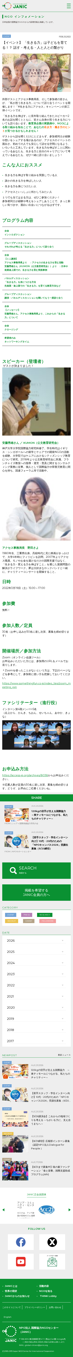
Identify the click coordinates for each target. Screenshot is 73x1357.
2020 (11, 1007)
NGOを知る (45, 1290)
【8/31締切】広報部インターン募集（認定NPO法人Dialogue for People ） (50, 1144)
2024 (11, 963)
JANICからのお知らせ (17, 1295)
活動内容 (44, 1285)
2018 (10, 1030)
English (7, 1317)
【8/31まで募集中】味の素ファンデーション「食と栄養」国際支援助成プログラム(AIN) (50, 1170)
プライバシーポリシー (35, 1307)
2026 (11, 940)
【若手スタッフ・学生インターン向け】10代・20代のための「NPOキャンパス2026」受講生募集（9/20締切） (50, 1097)
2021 (10, 996)
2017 (10, 1041)
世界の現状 (11, 1290)
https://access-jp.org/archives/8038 (25, 775)
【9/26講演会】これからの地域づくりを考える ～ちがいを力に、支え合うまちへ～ (51, 1120)
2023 (11, 974)
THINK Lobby (48, 1295)
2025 (11, 952)
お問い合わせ (55, 1307)
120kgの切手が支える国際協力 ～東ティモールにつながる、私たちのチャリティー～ (49, 815)
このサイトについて (11, 1307)
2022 (11, 985)
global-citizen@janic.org (36, 1345)
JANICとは (11, 1285)
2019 (10, 1019)
